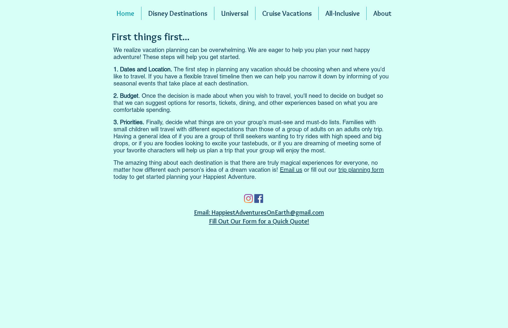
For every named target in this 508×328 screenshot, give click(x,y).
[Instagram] (248, 198)
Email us (291, 169)
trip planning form (361, 169)
